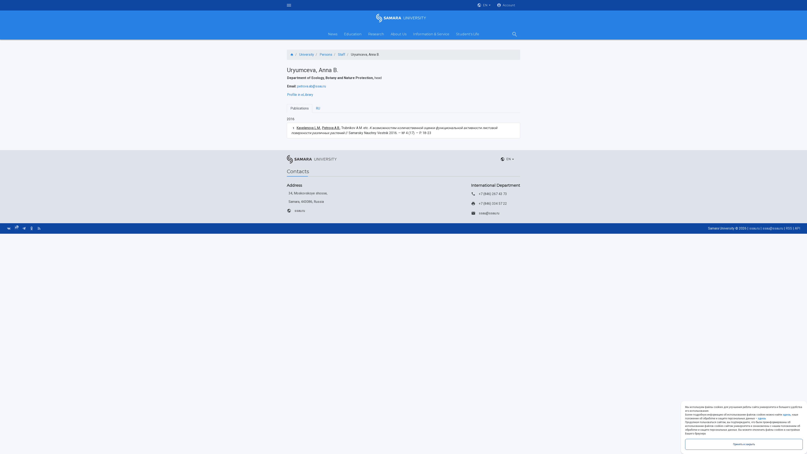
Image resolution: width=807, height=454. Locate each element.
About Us (398, 34)
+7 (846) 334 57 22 (493, 204)
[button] (484, 5)
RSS (789, 228)
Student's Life (467, 34)
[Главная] (292, 55)
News (332, 34)
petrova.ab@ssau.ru (311, 86)
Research (376, 34)
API (797, 228)
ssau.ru (299, 211)
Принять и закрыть (744, 444)
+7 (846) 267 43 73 (493, 194)
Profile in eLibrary (300, 95)
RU (318, 108)
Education (352, 34)
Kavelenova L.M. (308, 128)
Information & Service (431, 34)
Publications (299, 108)
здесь (787, 414)
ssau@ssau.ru (489, 213)
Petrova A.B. (331, 128)
